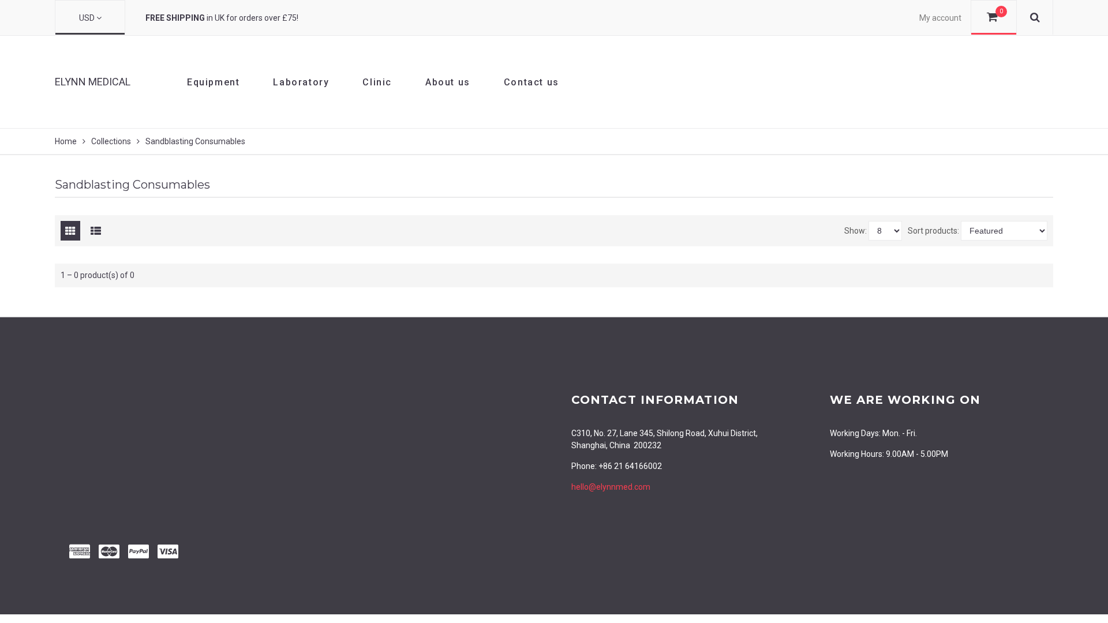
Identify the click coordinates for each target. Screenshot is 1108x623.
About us (447, 82)
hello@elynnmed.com (610, 486)
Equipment (213, 82)
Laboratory (301, 82)
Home (66, 141)
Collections (111, 141)
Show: (855, 230)
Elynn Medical (92, 82)
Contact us (531, 82)
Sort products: (933, 230)
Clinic (377, 82)
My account (940, 17)
